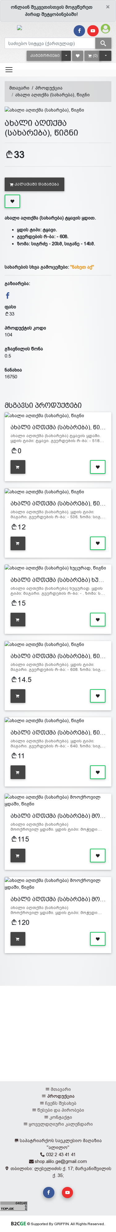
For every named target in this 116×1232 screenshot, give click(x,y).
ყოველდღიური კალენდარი (61, 1124)
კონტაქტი (60, 1117)
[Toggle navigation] (9, 69)
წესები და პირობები (60, 1110)
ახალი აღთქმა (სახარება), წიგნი (52, 94)
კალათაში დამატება (37, 184)
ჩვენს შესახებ (60, 1103)
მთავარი (19, 87)
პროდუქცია (48, 87)
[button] (45, 56)
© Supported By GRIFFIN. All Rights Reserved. (65, 1224)
